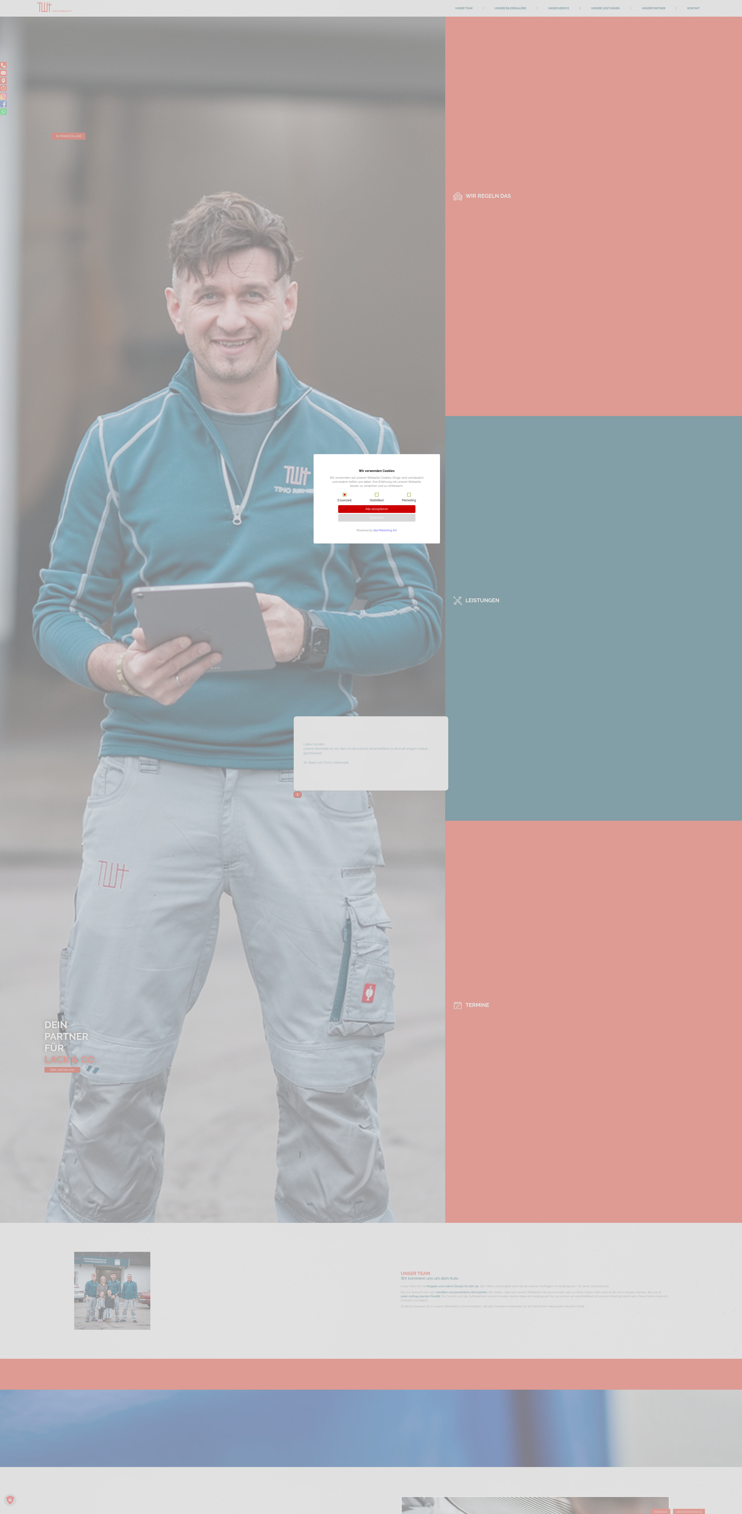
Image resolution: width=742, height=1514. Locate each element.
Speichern (377, 517)
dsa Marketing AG (385, 530)
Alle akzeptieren (376, 509)
